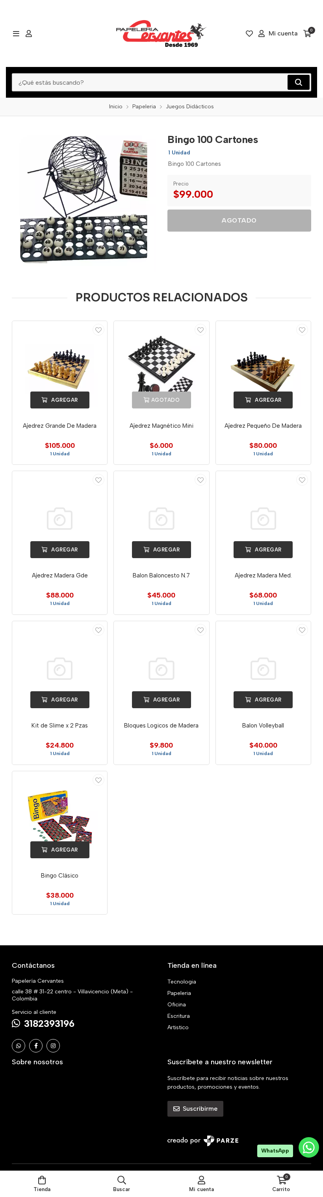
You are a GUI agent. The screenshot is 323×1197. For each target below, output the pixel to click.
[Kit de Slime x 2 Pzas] (59, 668)
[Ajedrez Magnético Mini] (161, 368)
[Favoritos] (249, 33)
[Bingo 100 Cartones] (84, 200)
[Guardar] (98, 330)
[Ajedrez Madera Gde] (59, 518)
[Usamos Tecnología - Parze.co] (202, 1141)
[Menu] (16, 33)
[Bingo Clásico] (59, 818)
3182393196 (49, 1023)
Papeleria (179, 993)
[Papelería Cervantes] (161, 33)
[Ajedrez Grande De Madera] (59, 368)
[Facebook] (36, 1045)
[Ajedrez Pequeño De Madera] (263, 368)
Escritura (178, 1016)
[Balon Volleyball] (263, 668)
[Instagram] (53, 1045)
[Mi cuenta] (29, 33)
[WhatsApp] (18, 1045)
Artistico (178, 1027)
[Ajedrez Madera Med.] (263, 518)
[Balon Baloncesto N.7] (161, 518)
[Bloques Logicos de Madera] (161, 668)
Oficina (176, 1004)
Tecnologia (181, 981)
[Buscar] (299, 82)
